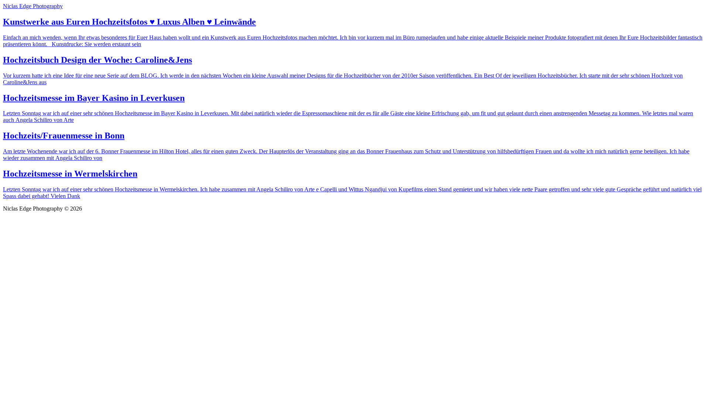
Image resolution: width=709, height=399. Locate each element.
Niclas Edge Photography (33, 6)
